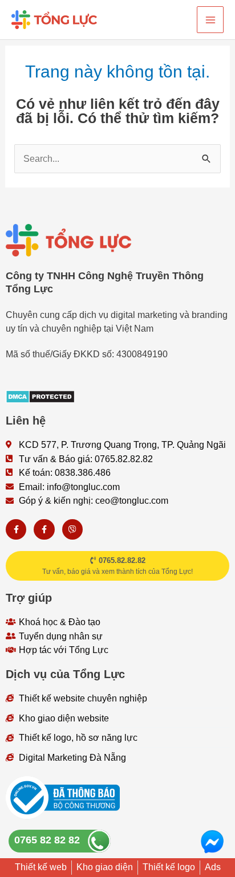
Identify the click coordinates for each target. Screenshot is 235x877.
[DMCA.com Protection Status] (40, 395)
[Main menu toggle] (210, 19)
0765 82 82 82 (47, 840)
